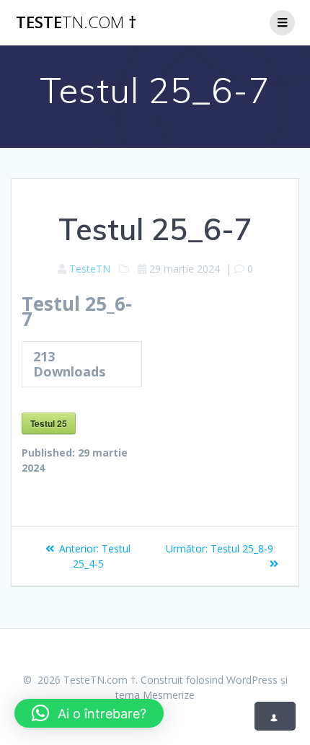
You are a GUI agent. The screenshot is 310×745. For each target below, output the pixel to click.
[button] (89, 713)
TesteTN (89, 268)
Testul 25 (48, 423)
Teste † (76, 22)
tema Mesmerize (155, 695)
